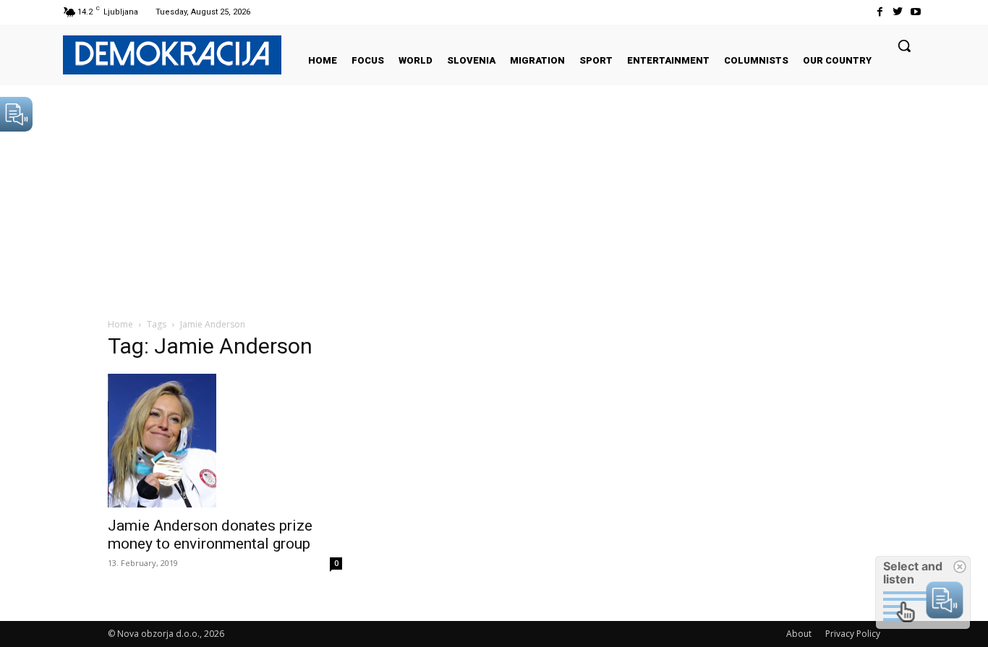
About (799, 633)
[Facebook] (879, 12)
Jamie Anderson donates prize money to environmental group (210, 534)
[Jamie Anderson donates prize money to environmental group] (225, 440)
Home (120, 324)
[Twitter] (898, 12)
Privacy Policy (852, 633)
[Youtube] (916, 12)
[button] (904, 46)
